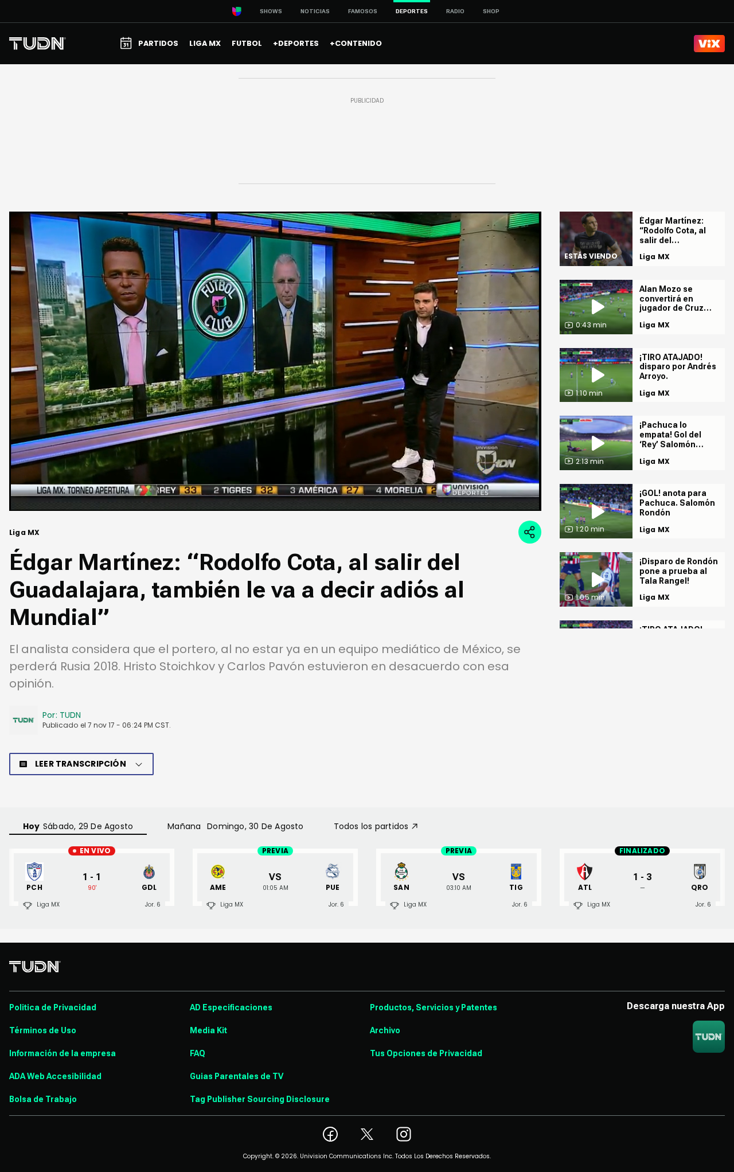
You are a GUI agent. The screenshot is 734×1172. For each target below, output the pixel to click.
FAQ (197, 1053)
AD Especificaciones (231, 1007)
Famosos (362, 11)
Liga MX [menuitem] (205, 43)
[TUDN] (37, 43)
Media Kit (208, 1030)
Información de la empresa (62, 1053)
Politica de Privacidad (52, 1007)
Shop (491, 11)
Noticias (315, 11)
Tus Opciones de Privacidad (426, 1053)
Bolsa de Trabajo (43, 1099)
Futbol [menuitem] (247, 43)
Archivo (385, 1030)
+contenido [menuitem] (356, 43)
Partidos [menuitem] (158, 43)
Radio (455, 11)
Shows (271, 11)
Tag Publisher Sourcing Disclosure (260, 1099)
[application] (275, 361)
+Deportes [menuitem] (296, 43)
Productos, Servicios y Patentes (433, 1007)
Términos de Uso (42, 1030)
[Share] (529, 532)
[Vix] (709, 43)
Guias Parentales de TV (236, 1076)
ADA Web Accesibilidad (55, 1076)
